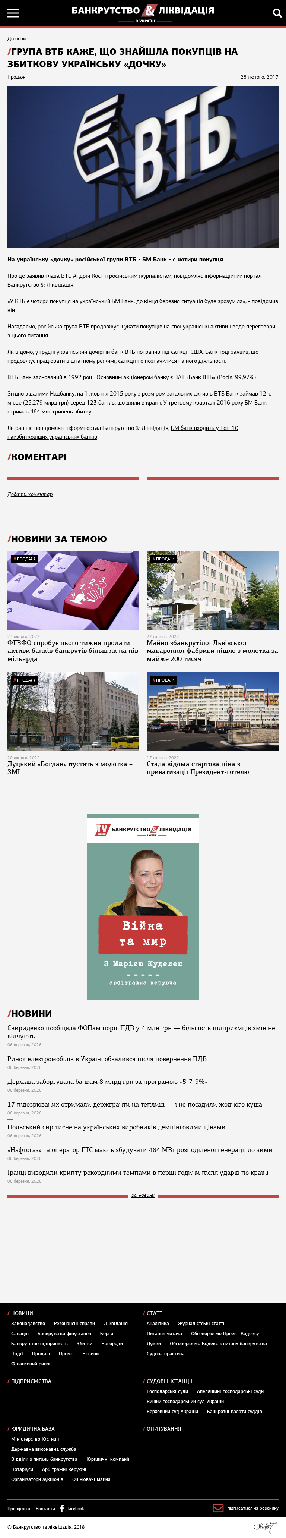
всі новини (143, 1195)
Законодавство (28, 1324)
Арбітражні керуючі (64, 1469)
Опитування (164, 1429)
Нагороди (112, 1344)
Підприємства (31, 1381)
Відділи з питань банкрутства (44, 1459)
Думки (154, 1344)
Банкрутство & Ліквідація (40, 285)
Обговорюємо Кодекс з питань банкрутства (218, 1344)
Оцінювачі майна (91, 1479)
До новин (17, 38)
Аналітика (158, 1324)
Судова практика (166, 1354)
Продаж (26, 559)
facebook (75, 1508)
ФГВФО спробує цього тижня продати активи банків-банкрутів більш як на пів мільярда (72, 651)
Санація (20, 1334)
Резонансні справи (74, 1324)
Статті (155, 1313)
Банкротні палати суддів (234, 1412)
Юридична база (33, 1429)
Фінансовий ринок (31, 1364)
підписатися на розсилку (253, 1508)
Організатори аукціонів (37, 1479)
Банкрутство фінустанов (64, 1334)
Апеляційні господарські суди (230, 1391)
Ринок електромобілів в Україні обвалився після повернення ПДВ (107, 1059)
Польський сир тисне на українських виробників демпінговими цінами (116, 1127)
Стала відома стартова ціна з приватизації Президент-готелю (198, 768)
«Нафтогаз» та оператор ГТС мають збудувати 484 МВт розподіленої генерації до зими (140, 1150)
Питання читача (164, 1334)
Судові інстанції (169, 1381)
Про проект (19, 1508)
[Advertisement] (63, 1254)
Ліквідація (116, 1324)
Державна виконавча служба (43, 1449)
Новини (22, 1313)
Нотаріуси (22, 1469)
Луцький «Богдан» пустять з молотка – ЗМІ (70, 768)
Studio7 (265, 1527)
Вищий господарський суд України (185, 1402)
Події (17, 1354)
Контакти (45, 1508)
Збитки (84, 1344)
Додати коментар (30, 494)
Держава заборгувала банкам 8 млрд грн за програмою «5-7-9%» (107, 1082)
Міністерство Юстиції (35, 1439)
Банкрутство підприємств (39, 1344)
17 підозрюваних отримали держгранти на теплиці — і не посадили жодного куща (134, 1104)
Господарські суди (167, 1391)
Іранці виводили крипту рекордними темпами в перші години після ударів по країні (137, 1173)
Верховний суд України (172, 1412)
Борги (106, 1334)
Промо (66, 1354)
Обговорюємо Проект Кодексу (225, 1334)
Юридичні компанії (108, 1459)
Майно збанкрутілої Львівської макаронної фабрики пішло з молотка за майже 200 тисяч (212, 651)
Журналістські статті (201, 1324)
